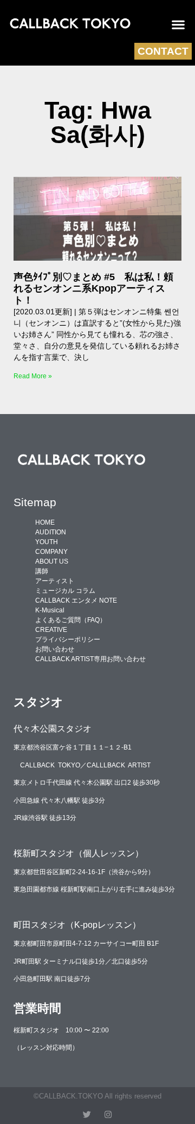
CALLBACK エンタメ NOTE (76, 600)
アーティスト (54, 581)
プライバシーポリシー (67, 639)
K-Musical (49, 610)
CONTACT (163, 51)
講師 (41, 571)
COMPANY (51, 551)
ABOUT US (51, 561)
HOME (45, 522)
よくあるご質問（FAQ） (70, 620)
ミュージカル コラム (65, 591)
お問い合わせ (54, 649)
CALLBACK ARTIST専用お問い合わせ (90, 659)
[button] (178, 24)
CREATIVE (51, 630)
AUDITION (50, 532)
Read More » (33, 376)
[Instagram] (108, 1114)
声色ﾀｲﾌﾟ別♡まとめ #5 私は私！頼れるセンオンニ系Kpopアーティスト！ (93, 289)
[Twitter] (87, 1114)
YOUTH (46, 542)
